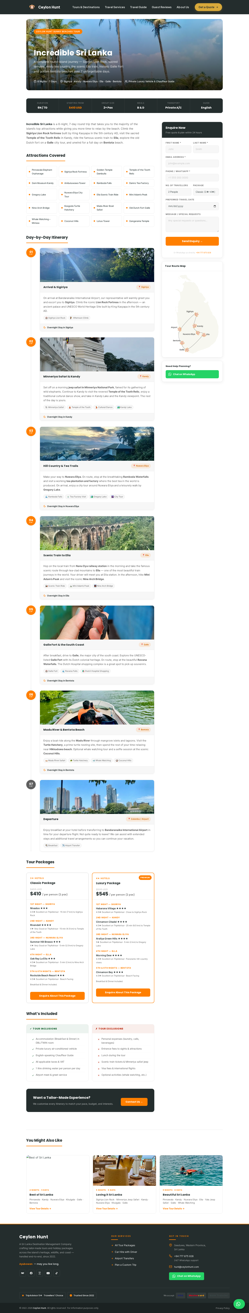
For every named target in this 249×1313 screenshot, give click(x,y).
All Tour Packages (125, 1245)
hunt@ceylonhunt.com (186, 1266)
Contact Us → (134, 1101)
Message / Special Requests (183, 214)
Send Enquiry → (192, 241)
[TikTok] (56, 1273)
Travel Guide (138, 7)
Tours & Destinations (86, 7)
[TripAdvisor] (22, 1273)
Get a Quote (206, 7)
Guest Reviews (162, 7)
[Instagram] (39, 1273)
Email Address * (176, 157)
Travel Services (115, 7)
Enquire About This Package (57, 995)
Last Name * (200, 142)
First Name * (173, 142)
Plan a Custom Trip (125, 1264)
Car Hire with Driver (126, 1251)
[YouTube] (48, 1273)
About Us (183, 7)
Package (198, 185)
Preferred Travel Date (180, 199)
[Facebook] (31, 1273)
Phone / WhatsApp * (178, 171)
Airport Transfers (124, 1258)
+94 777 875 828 (203, 252)
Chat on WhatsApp (184, 374)
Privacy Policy (223, 1308)
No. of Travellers (177, 185)
